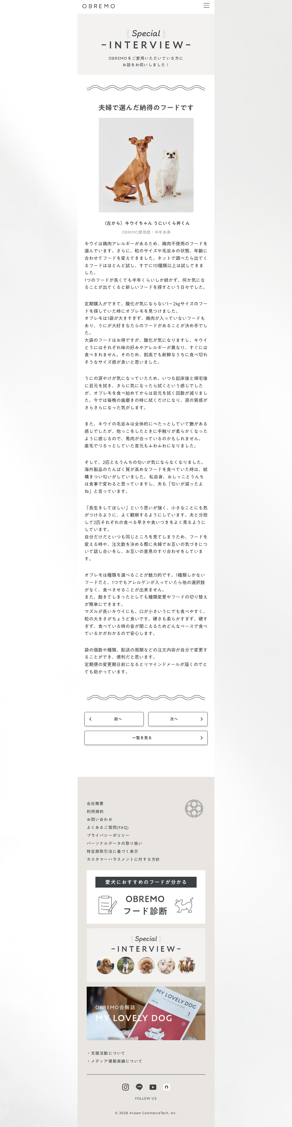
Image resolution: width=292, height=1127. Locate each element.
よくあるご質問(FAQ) (108, 828)
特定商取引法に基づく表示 (112, 851)
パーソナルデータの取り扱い (115, 843)
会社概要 (95, 804)
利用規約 (95, 812)
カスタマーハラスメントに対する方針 (123, 859)
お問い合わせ (100, 820)
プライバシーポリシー (108, 835)
